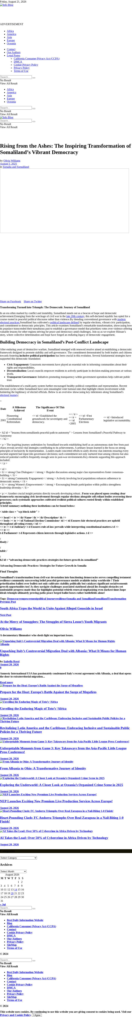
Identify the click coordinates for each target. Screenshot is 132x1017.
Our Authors (13, 52)
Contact (11, 49)
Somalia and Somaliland (16, 166)
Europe (11, 40)
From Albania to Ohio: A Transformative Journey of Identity (43, 768)
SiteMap (12, 944)
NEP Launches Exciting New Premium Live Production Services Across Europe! (56, 801)
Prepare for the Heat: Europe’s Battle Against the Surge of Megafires (48, 692)
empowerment (28, 598)
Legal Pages (13, 55)
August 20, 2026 (9, 664)
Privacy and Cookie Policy (15, 1015)
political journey (46, 598)
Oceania (11, 43)
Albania (4, 644)
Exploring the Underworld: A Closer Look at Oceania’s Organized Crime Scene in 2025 (61, 785)
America (11, 34)
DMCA (18, 61)
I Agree (36, 1015)
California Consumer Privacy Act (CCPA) (36, 58)
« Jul (3, 904)
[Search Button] (33, 77)
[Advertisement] (62, 14)
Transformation (117, 598)
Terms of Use (21, 70)
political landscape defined (64, 322)
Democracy (13, 598)
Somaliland (101, 598)
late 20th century (75, 316)
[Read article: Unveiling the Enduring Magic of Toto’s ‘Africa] (66, 701)
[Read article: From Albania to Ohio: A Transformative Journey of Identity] (66, 761)
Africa (10, 31)
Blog (9, 923)
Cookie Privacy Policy (26, 64)
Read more (6, 682)
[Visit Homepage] (6, 4)
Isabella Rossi (11, 661)
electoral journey (9, 395)
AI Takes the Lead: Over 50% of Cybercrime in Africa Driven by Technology (54, 838)
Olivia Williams (11, 160)
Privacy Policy (22, 67)
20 (12, 893)
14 (15, 889)
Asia (9, 37)
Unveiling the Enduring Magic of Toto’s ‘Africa (33, 708)
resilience (61, 598)
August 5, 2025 (8, 163)
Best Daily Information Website (25, 920)
